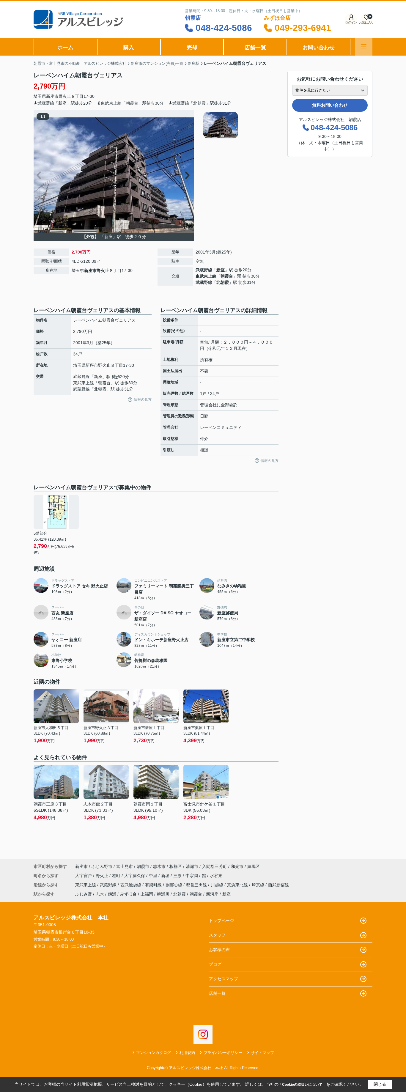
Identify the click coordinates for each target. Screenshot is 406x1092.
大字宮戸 (84, 875)
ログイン (351, 22)
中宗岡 (192, 875)
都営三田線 (197, 884)
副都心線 (174, 884)
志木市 (159, 866)
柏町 (117, 875)
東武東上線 (206, 276)
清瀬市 (192, 866)
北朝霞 (222, 282)
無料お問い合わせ (330, 105)
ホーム (65, 48)
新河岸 (212, 894)
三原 (178, 875)
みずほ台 (128, 894)
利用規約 (187, 1052)
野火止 (65, 96)
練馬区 (253, 866)
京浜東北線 (238, 884)
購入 (128, 48)
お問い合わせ (319, 48)
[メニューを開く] (363, 47)
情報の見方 (143, 399)
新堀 (166, 875)
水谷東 (216, 875)
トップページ (221, 920)
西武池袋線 (131, 884)
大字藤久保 (135, 875)
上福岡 (147, 894)
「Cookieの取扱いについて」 (302, 1084)
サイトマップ (262, 1052)
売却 (192, 48)
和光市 (237, 866)
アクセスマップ (223, 978)
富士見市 (124, 866)
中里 (153, 875)
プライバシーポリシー (223, 1052)
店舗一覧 (255, 48)
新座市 (52, 96)
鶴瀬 (112, 894)
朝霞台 (227, 276)
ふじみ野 (83, 894)
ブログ (215, 964)
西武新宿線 (278, 884)
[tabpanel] (240, 125)
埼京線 (258, 884)
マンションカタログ (153, 1052)
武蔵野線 (204, 270)
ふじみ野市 (102, 866)
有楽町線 (154, 884)
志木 (100, 894)
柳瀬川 (163, 894)
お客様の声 (219, 949)
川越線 (217, 884)
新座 (220, 270)
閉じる (380, 1084)
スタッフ (217, 935)
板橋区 (175, 866)
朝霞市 (143, 866)
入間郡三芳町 (214, 866)
